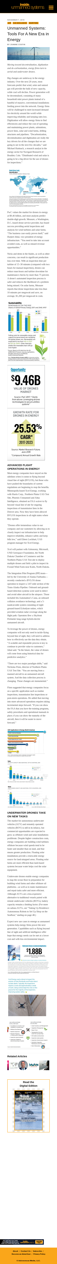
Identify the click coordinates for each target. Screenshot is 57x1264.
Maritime (33, 23)
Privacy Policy (39, 1254)
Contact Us (26, 1251)
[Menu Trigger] (51, 7)
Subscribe (37, 1251)
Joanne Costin (17, 44)
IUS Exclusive (20, 23)
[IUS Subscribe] (22, 1242)
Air (9, 23)
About (15, 1251)
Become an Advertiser (21, 1254)
